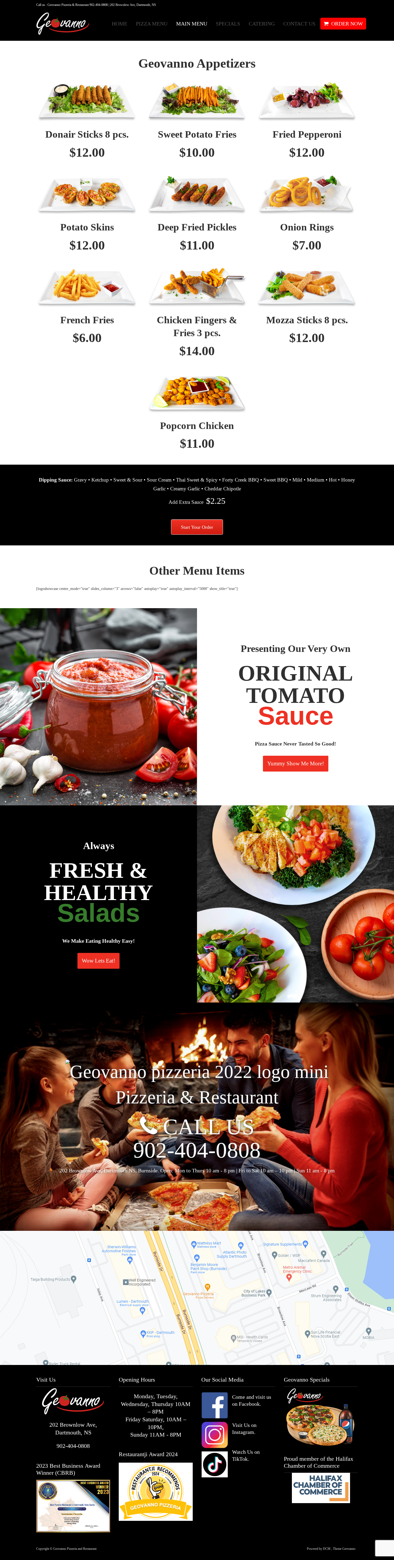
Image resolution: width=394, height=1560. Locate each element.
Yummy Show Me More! (295, 763)
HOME (119, 24)
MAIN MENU (191, 24)
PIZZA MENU (152, 24)
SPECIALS (228, 24)
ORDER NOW (347, 24)
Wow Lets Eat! (98, 960)
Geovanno (348, 1549)
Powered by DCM (319, 1549)
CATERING (262, 24)
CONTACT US (299, 24)
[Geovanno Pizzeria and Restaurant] (58, 24)
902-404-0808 (197, 1150)
